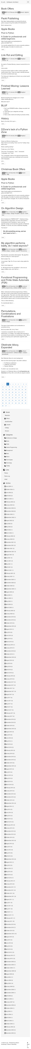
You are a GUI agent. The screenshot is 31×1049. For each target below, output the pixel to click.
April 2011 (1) (9, 912)
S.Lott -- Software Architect (9, 2)
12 (9, 387)
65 (25, 403)
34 (2, 395)
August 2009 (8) (10, 974)
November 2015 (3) (11, 759)
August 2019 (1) (10, 629)
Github (8, 418)
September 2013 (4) (11, 840)
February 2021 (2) (10, 573)
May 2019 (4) (9, 638)
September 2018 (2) (11, 657)
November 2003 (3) (11, 1033)
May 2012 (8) (9, 871)
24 (22, 389)
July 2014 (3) (9, 809)
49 (25, 397)
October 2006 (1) (10, 1008)
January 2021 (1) (10, 576)
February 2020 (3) (10, 610)
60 (9, 403)
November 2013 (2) (11, 834)
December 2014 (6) (11, 794)
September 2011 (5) (11, 896)
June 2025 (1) (9, 486)
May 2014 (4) (9, 815)
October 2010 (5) (10, 930)
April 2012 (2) (9, 874)
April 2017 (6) (9, 707)
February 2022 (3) (10, 536)
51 (6, 400)
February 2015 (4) (10, 787)
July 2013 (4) (9, 846)
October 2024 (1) (10, 489)
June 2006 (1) (9, 1014)
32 (22, 392)
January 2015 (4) (10, 790)
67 (6, 406)
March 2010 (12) (10, 952)
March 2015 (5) (10, 784)
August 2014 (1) (10, 806)
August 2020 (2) (10, 592)
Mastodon (7, 415)
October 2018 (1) (10, 654)
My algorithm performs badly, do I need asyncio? (14, 244)
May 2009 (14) (9, 983)
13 (12, 387)
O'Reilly (7, 428)
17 (25, 387)
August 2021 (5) (10, 554)
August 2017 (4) (10, 694)
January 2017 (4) (10, 716)
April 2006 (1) (9, 1017)
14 (15, 387)
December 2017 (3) (11, 682)
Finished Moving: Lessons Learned (16, 64)
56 (22, 400)
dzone (3, 137)
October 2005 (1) (10, 1023)
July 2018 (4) (9, 663)
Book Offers (7, 8)
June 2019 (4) (9, 635)
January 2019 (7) (10, 648)
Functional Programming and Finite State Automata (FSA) (15, 280)
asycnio (22, 213)
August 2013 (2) (10, 843)
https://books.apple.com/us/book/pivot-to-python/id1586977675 (11, 42)
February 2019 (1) (10, 644)
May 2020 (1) (9, 601)
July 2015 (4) (9, 772)
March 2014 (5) (10, 822)
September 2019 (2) (11, 626)
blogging (23, 58)
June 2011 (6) (9, 905)
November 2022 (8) (11, 511)
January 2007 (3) (10, 1002)
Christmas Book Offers (13, 169)
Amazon (7, 431)
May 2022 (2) (9, 526)
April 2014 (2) (9, 818)
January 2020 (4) (10, 613)
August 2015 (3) (10, 769)
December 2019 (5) (11, 617)
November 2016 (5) (11, 722)
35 (6, 395)
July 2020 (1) (9, 595)
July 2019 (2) (9, 632)
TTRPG (8, 466)
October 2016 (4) (10, 725)
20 (9, 389)
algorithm (24, 212)
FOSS (7, 444)
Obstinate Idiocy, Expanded (8, 220)
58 (2, 403)
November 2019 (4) (11, 620)
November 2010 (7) (11, 927)
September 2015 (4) (11, 766)
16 (22, 387)
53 (12, 400)
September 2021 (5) (11, 551)
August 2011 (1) (10, 899)
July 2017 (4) (9, 697)
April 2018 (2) (9, 669)
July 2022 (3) (9, 523)
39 (19, 395)
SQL (4, 14)
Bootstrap (14, 1044)
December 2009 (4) (11, 961)
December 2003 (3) (11, 1030)
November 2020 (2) (11, 582)
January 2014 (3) (10, 828)
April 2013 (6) (9, 856)
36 (9, 395)
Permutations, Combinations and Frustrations (14, 221)
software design (6, 213)
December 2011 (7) (11, 887)
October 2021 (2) (10, 548)
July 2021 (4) (9, 558)
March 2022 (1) (10, 533)
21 (12, 389)
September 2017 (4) (11, 691)
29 (12, 392)
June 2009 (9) (9, 980)
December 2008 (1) (11, 989)
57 (25, 400)
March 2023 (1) (10, 498)
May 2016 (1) (9, 741)
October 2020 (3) (10, 585)
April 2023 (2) (9, 495)
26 (2, 392)
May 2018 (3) (9, 666)
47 (19, 397)
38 (15, 395)
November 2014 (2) (11, 797)
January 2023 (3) (10, 505)
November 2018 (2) (11, 651)
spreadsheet (5, 354)
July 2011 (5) (9, 902)
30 (15, 392)
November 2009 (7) (11, 964)
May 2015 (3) (9, 778)
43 (6, 397)
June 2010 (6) (9, 943)
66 (2, 406)
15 (19, 387)
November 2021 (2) (11, 545)
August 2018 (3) (10, 660)
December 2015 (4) (11, 756)
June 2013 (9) (9, 850)
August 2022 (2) (10, 520)
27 (6, 392)
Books (7, 441)
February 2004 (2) (10, 1027)
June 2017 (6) (9, 700)
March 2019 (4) (10, 641)
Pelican (6, 473)
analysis (13, 251)
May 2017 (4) (9, 704)
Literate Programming (11, 447)
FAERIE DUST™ (15, 219)
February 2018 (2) (10, 676)
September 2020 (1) (11, 589)
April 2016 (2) (9, 744)
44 (9, 397)
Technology (9, 463)
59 (6, 403)
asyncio (18, 251)
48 (22, 397)
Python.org (7, 476)
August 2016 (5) (10, 731)
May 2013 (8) (9, 853)
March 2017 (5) (10, 710)
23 (19, 389)
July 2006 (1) (9, 1011)
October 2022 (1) (10, 514)
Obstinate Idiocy (24, 219)
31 (19, 392)
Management (9, 450)
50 (2, 400)
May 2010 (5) (9, 946)
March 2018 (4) (10, 672)
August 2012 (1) (10, 862)
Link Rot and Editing (12, 55)
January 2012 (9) (10, 884)
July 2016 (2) (9, 735)
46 (15, 397)
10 (2, 387)
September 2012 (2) (11, 859)
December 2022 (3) (11, 508)
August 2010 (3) (10, 936)
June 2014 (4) (9, 812)
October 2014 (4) (10, 800)
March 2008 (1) (10, 999)
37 (12, 395)
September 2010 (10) (11, 933)
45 (12, 397)
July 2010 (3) (9, 940)
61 (12, 403)
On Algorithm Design (12, 208)
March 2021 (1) (10, 570)
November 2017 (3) (11, 685)
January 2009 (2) (10, 986)
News (7, 453)
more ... (3, 49)
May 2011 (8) (9, 909)
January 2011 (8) (10, 921)
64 (22, 403)
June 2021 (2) (9, 561)
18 (2, 389)
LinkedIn (8, 424)
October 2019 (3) (10, 623)
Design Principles (15, 213)
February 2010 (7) (10, 955)
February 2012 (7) (10, 881)
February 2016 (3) (10, 750)
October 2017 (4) (10, 688)
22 (15, 389)
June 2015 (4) (9, 775)
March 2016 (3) (10, 747)
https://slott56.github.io (7, 99)
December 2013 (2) (11, 831)
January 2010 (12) (10, 958)
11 (6, 387)
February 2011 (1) (10, 918)
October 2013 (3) (10, 837)
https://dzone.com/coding (7, 143)
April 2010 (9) (9, 949)
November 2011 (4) (11, 890)
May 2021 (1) (9, 564)
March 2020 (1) (10, 607)
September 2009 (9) (11, 971)
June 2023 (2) (9, 492)
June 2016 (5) (9, 738)
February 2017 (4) (10, 713)
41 (25, 395)
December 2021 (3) (11, 542)
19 (6, 389)
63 (19, 403)
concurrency (24, 251)
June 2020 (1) (9, 598)
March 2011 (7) (10, 915)
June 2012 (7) (9, 868)
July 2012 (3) (9, 865)
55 (19, 400)
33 (25, 392)
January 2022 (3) (10, 539)
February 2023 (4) (10, 502)
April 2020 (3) (9, 604)
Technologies (9, 459)
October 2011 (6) (10, 893)
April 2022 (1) (9, 530)
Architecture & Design (11, 438)
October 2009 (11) (10, 968)
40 (22, 395)
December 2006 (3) (11, 1005)
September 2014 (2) (11, 803)
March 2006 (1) (10, 1020)
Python (7, 456)
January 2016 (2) (10, 753)
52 (9, 400)
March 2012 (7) (10, 877)
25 (25, 389)
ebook (22, 12)
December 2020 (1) (11, 579)
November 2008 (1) (11, 992)
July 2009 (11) (9, 977)
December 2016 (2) (11, 719)
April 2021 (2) (9, 567)
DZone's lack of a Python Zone (14, 131)
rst (7, 60)
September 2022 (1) (11, 517)
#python (27, 12)
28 (9, 392)
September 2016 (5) (11, 728)
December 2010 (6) (11, 924)
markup (4, 60)
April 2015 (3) (9, 781)
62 (15, 403)
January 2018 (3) (10, 679)
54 (15, 400)
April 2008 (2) (9, 996)
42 (2, 397)
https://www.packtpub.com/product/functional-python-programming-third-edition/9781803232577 (14, 22)
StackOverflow (8, 421)
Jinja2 (5, 479)
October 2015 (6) (10, 763)
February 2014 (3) (10, 825)
